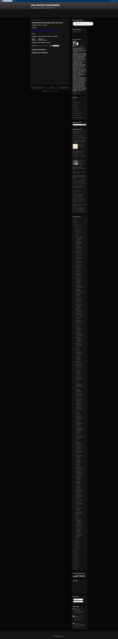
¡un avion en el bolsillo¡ (78, 318)
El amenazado (76, 110)
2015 (75, 559)
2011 (75, 566)
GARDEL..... (77, 517)
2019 (75, 551)
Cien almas (76, 623)
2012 (75, 564)
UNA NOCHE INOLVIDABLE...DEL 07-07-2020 (79, 452)
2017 (75, 555)
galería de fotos (76, 113)
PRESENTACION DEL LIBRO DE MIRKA (79, 492)
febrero (77, 547)
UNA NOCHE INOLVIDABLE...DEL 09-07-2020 (79, 424)
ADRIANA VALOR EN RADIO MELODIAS (79, 306)
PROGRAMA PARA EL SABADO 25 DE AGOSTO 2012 (78, 168)
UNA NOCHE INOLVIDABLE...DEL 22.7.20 (79, 314)
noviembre (77, 227)
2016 (75, 557)
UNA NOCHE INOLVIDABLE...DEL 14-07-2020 (79, 378)
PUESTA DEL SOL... (78, 433)
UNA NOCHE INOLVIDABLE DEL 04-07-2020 (78, 496)
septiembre (78, 231)
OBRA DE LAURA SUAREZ (79, 267)
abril (76, 543)
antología (75, 108)
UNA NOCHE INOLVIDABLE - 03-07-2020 (79, 503)
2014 (75, 561)
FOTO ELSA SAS (79, 500)
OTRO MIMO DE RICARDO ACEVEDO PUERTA (78, 478)
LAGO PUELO (78, 369)
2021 (75, 222)
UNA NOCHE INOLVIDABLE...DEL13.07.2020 (79, 386)
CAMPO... (77, 506)
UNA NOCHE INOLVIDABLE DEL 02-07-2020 (78, 514)
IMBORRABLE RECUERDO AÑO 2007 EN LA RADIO (79, 141)
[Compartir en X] (55, 45)
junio (76, 540)
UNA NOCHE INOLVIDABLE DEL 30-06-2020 (78, 536)
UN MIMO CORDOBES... (78, 486)
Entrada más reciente (37, 87)
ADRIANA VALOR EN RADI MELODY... (79, 509)
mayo (76, 541)
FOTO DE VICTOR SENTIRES (78, 413)
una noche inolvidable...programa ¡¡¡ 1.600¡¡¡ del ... (79, 461)
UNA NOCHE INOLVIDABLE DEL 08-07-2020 (78, 437)
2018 (75, 553)
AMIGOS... (77, 325)
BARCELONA (78, 297)
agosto (77, 233)
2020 (75, 224)
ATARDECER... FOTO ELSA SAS (78, 258)
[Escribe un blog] (54, 45)
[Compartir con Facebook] (57, 45)
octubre (77, 229)
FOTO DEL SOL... (79, 488)
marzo (76, 545)
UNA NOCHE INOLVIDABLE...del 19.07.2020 (79, 334)
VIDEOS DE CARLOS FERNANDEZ (78, 290)
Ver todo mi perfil (76, 93)
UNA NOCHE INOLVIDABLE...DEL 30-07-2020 (79, 243)
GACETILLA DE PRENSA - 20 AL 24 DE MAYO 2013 (79, 187)
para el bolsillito (76, 115)
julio (76, 235)
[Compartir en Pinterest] (58, 45)
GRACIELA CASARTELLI (78, 362)
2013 (75, 563)
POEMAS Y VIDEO (77, 349)
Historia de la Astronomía (77, 609)
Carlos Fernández (78, 46)
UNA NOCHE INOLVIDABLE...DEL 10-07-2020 (79, 418)
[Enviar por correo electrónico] (53, 45)
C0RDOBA (77, 464)
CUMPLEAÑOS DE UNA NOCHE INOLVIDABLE (78, 152)
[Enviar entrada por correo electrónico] (51, 45)
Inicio (51, 87)
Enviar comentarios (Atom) (53, 91)
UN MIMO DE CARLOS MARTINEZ (78, 531)
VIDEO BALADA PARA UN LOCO (78, 294)
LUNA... (77, 382)
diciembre (77, 226)
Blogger (63, 636)
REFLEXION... (78, 269)
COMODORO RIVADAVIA (78, 443)
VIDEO (76, 441)
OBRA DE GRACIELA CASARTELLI (78, 310)
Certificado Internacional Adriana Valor (81, 145)
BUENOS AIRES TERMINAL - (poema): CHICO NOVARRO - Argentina (79, 177)
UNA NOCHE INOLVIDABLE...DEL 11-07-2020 (79, 409)
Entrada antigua (64, 87)
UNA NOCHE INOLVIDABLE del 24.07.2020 (79, 286)
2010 (75, 568)
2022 (75, 220)
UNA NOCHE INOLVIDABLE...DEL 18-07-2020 (79, 345)
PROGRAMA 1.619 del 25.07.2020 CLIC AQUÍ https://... (78, 281)
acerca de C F (76, 101)
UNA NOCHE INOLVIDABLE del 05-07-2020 (79, 468)
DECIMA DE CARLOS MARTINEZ (78, 358)
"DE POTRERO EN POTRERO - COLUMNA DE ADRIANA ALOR (79, 429)
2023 (75, 218)
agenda (74, 106)
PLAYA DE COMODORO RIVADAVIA (78, 404)
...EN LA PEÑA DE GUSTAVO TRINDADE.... (79, 400)
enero (76, 549)
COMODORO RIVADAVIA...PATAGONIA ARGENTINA (79, 521)
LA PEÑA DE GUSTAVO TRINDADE (78, 483)
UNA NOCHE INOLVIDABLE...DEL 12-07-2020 (79, 395)
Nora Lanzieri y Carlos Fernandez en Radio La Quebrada (81, 163)
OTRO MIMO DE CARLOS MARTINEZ (78, 447)
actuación (75, 104)
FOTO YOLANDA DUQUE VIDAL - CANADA (79, 238)
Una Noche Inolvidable (45, 5)
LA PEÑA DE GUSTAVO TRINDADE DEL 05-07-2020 (79, 472)
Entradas (76, 599)
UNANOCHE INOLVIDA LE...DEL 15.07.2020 (78, 373)
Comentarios (77, 601)
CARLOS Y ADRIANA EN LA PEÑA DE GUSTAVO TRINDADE (78, 339)
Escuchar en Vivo (76, 31)
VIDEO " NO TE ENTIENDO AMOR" (78, 456)
